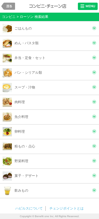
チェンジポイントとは (66, 208)
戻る (8, 6)
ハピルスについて (29, 208)
